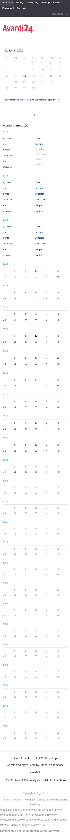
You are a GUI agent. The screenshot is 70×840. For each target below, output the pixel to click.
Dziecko (26, 758)
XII (58, 276)
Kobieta (57, 3)
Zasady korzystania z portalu (52, 799)
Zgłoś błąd (35, 804)
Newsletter (21, 780)
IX (25, 276)
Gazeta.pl (21, 8)
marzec (7, 149)
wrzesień (40, 193)
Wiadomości (8, 8)
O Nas (6, 799)
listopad (39, 205)
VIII (15, 298)
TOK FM (38, 758)
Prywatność (29, 799)
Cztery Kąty (32, 3)
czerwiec (7, 167)
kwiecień (7, 155)
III (25, 292)
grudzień (39, 211)
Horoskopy (51, 758)
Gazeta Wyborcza (17, 764)
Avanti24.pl (7, 3)
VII (4, 298)
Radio (60, 14)
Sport (16, 758)
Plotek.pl (45, 3)
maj (4, 161)
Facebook (60, 780)
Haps (44, 764)
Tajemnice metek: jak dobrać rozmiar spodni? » (32, 99)
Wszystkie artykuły (41, 780)
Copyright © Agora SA (35, 793)
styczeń (7, 138)
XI (47, 276)
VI (58, 292)
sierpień (39, 144)
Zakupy (19, 3)
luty (4, 144)
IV (36, 270)
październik (41, 199)
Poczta (54, 14)
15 (24, 75)
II (14, 292)
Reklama (16, 799)
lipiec (37, 138)
